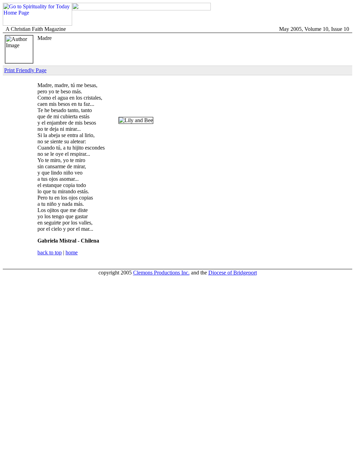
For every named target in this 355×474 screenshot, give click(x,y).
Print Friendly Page (25, 70)
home (72, 252)
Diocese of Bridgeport (232, 273)
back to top (49, 252)
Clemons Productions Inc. (161, 273)
